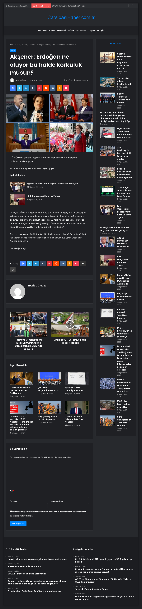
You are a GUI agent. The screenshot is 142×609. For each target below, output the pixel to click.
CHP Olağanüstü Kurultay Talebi (43, 196)
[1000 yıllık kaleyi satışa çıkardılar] (107, 405)
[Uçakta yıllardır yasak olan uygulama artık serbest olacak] (107, 57)
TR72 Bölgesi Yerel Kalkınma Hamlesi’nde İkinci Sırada (124, 192)
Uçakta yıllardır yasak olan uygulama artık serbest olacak (124, 61)
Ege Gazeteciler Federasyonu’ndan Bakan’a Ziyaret (53, 183)
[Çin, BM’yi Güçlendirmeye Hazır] (49, 378)
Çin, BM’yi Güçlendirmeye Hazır (48, 389)
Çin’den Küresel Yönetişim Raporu (74, 389)
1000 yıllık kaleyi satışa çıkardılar (123, 404)
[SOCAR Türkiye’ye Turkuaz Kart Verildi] (107, 98)
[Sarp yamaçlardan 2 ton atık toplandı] (49, 407)
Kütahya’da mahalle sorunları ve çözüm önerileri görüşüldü (115, 229)
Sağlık (71, 30)
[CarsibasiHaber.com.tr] (71, 17)
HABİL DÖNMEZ (21, 80)
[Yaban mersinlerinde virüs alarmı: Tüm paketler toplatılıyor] (107, 383)
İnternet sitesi (57, 501)
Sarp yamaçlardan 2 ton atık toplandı (48, 418)
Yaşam (91, 30)
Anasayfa (42, 30)
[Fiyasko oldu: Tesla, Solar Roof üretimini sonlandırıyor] (107, 132)
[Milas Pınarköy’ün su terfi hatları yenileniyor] (107, 332)
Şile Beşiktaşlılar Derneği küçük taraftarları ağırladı (124, 153)
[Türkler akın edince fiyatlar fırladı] (107, 82)
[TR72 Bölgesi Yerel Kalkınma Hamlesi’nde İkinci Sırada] (107, 191)
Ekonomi (61, 30)
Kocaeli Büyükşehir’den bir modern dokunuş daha (124, 173)
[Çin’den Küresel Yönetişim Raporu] (77, 378)
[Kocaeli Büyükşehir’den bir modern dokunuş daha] (107, 172)
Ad (12, 491)
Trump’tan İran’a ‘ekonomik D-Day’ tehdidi (74, 419)
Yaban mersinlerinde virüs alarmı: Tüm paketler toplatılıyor (124, 385)
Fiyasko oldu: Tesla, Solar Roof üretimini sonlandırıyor (124, 133)
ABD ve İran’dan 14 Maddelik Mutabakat (123, 242)
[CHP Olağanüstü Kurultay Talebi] (17, 199)
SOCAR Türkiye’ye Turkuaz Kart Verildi (68, 6)
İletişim (100, 30)
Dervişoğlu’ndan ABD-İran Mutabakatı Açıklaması (21, 390)
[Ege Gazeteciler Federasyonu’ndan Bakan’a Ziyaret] (17, 187)
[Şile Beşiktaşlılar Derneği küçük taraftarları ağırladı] (107, 151)
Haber (52, 30)
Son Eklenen (116, 43)
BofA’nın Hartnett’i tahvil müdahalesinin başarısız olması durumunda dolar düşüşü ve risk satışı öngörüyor (115, 117)
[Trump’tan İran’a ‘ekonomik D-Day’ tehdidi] (77, 407)
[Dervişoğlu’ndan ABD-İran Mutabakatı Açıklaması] (22, 378)
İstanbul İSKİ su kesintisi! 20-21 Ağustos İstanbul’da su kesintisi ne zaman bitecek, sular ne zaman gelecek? (21, 423)
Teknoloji (81, 30)
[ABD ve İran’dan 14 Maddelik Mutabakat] (107, 242)
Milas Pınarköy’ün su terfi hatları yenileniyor (124, 332)
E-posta (14, 501)
